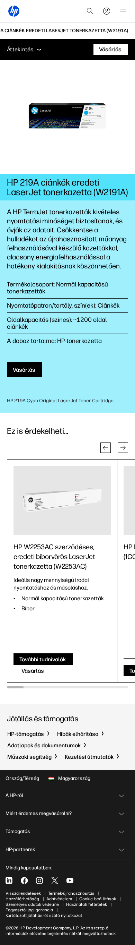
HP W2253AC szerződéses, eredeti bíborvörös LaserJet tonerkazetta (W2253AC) (54, 556)
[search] (90, 11)
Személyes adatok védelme (32, 904)
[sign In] (106, 11)
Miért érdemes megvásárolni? (39, 813)
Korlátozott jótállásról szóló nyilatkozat (44, 915)
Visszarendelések (23, 893)
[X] (54, 880)
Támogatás (18, 831)
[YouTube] (69, 880)
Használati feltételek (86, 904)
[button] (105, 447)
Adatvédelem (59, 898)
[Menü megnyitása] (123, 11)
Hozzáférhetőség (22, 898)
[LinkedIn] (9, 880)
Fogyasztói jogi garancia (29, 910)
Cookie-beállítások (97, 898)
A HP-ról (14, 795)
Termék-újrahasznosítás (71, 893)
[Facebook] (24, 880)
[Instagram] (39, 880)
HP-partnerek (20, 849)
